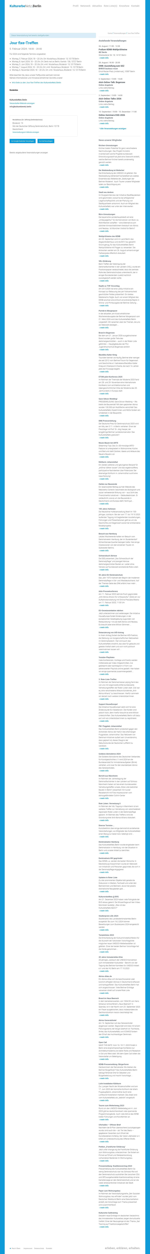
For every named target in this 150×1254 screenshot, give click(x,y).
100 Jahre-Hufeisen (107, 509)
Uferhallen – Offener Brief (110, 1124)
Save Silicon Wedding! (108, 399)
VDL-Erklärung (105, 261)
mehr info (104, 58)
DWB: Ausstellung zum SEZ (111, 65)
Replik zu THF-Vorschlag (109, 286)
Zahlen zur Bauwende (108, 484)
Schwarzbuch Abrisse (108, 555)
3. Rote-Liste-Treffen (107, 679)
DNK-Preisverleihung (107, 421)
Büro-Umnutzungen (107, 214)
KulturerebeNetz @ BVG (109, 896)
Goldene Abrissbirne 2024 (110, 754)
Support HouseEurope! (108, 704)
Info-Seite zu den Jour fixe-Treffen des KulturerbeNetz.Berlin (36, 82)
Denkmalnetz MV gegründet (110, 858)
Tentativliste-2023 (106, 935)
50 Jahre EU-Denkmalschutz (111, 575)
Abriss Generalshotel (107, 1020)
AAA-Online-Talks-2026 (110, 98)
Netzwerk (85, 5)
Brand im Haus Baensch (109, 998)
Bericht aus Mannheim (108, 776)
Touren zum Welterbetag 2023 (111, 1105)
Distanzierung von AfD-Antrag (111, 632)
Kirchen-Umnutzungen (108, 145)
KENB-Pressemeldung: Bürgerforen (114, 1064)
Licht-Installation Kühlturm (110, 1083)
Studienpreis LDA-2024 (108, 916)
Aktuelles (97, 5)
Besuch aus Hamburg (108, 533)
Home (110, 33)
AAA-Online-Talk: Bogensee (112, 82)
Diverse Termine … (106, 825)
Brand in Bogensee (107, 332)
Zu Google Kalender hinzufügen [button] (22, 141)
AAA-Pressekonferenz (108, 591)
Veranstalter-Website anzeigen (22, 103)
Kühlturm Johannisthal (108, 462)
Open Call (103, 1042)
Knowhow (124, 5)
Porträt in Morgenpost (108, 310)
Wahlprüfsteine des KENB (109, 236)
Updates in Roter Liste (108, 877)
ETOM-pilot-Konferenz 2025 (110, 376)
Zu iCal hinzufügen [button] (46, 141)
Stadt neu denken (106, 192)
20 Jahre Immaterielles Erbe (111, 957)
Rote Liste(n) (110, 5)
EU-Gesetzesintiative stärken (111, 610)
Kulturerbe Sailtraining (108, 1212)
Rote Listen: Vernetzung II (110, 803)
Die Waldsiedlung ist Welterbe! (111, 170)
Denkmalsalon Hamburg (109, 842)
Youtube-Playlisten (106, 657)
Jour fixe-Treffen (133, 33)
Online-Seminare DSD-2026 (112, 115)
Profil (76, 5)
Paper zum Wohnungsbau (109, 1190)
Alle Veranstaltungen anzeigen (113, 128)
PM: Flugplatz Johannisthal (110, 726)
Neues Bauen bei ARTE (108, 443)
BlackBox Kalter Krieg (108, 354)
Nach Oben (16, 1248)
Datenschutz (39, 1248)
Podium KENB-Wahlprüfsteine (113, 49)
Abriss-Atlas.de (105, 976)
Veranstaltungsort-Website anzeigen (26, 132)
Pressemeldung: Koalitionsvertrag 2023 (115, 1166)
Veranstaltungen (120, 33)
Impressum (28, 1248)
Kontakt (135, 5)
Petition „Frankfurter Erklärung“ (112, 1146)
